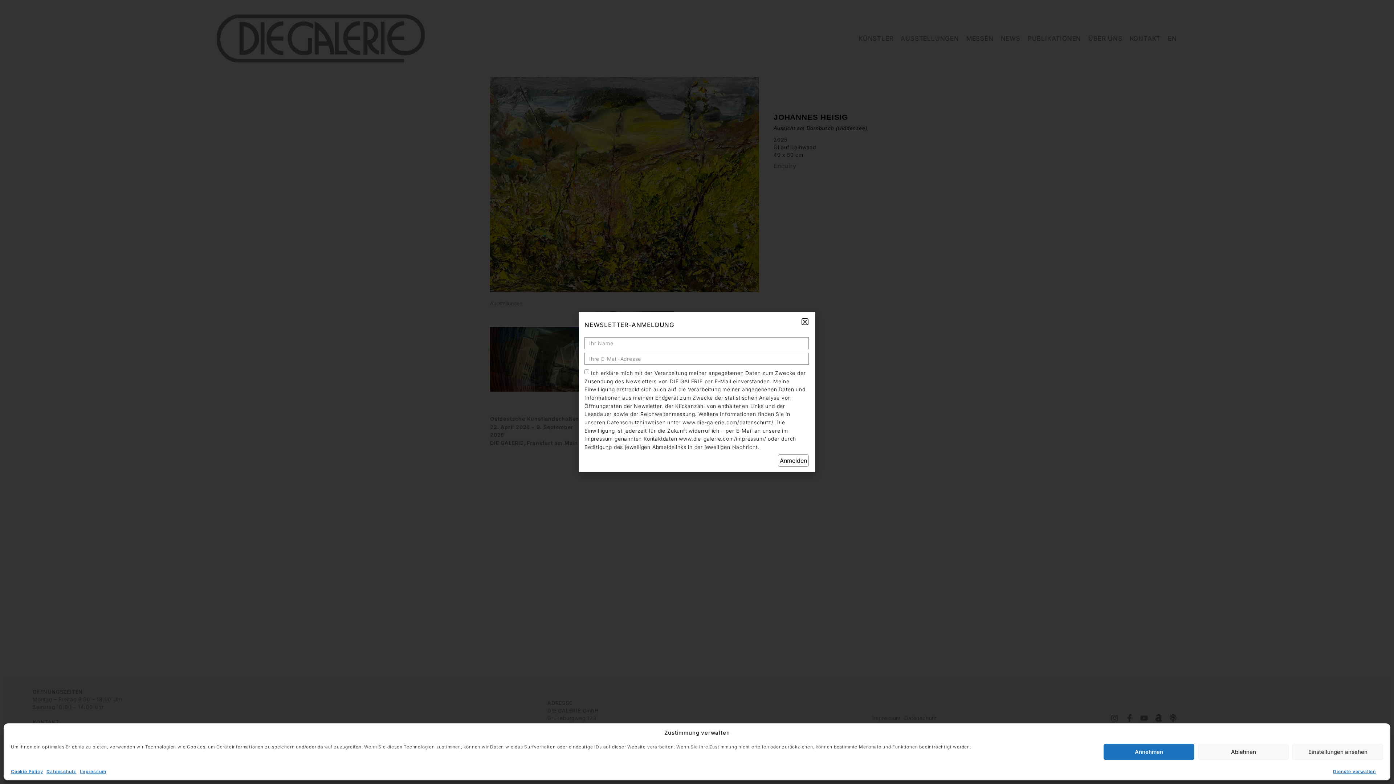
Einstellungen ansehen (1337, 751)
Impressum (93, 771)
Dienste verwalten (1354, 771)
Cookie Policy (27, 771)
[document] (697, 392)
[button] (805, 321)
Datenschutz (61, 771)
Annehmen (1149, 751)
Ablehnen (1243, 751)
